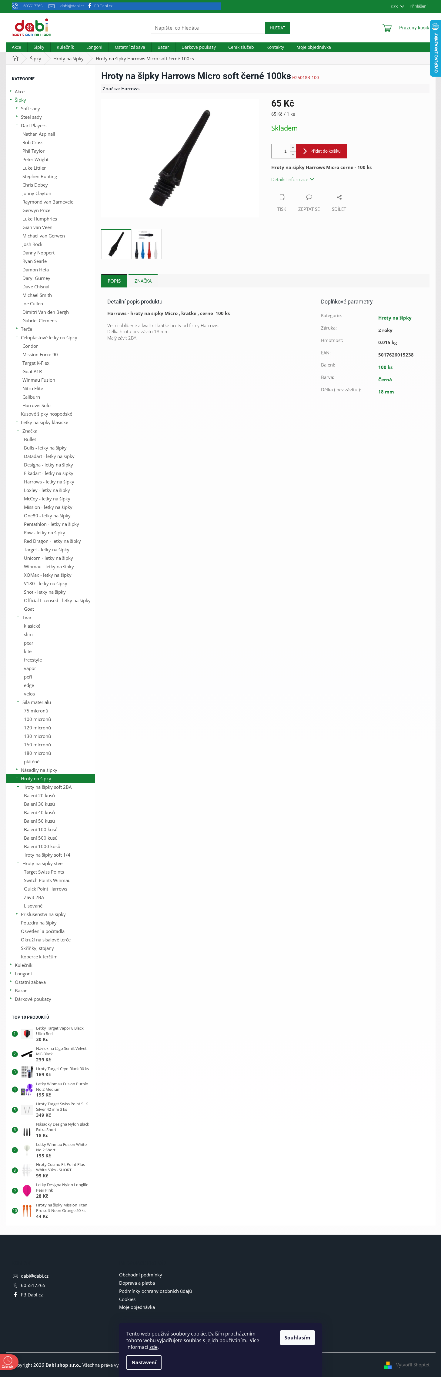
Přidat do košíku (325, 151)
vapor (30, 668)
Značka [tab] (143, 281)
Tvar (27, 617)
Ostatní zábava (30, 982)
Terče (26, 329)
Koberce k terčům (39, 957)
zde (153, 1347)
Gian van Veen (37, 227)
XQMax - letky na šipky (48, 575)
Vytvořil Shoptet (412, 1365)
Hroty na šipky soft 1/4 (46, 855)
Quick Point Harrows (45, 889)
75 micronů (36, 711)
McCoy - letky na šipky (47, 499)
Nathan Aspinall (38, 134)
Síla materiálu (36, 702)
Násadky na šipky (39, 770)
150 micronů (37, 745)
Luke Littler (34, 168)
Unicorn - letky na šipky (48, 558)
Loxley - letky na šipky (47, 490)
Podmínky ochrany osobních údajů (155, 1291)
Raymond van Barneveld (48, 202)
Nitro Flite (32, 388)
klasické (32, 626)
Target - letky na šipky (46, 549)
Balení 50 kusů (39, 821)
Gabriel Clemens (39, 320)
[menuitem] (16, 47)
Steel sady (31, 117)
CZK (395, 6)
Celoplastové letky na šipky (49, 337)
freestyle (33, 660)
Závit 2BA (34, 897)
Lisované (33, 906)
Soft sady (30, 108)
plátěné (31, 761)
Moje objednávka (137, 1307)
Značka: (121, 88)
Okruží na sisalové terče (46, 940)
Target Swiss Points (44, 872)
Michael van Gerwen (43, 236)
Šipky (20, 100)
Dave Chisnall (36, 287)
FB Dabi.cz (103, 5)
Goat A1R (32, 371)
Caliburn (31, 397)
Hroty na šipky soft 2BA (47, 787)
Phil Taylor (33, 151)
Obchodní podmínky (140, 1275)
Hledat (277, 27)
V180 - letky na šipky (45, 583)
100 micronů (37, 719)
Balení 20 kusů (39, 795)
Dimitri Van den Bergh (45, 312)
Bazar (21, 990)
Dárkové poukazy (33, 999)
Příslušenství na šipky (43, 914)
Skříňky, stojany (37, 948)
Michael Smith (37, 295)
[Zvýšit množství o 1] (293, 147)
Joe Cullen (32, 303)
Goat (29, 609)
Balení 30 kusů (39, 804)
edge (29, 685)
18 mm (386, 392)
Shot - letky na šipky (45, 592)
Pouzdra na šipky (39, 923)
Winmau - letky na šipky (49, 566)
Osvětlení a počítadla (43, 931)
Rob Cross (32, 142)
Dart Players (33, 125)
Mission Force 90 (40, 354)
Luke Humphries (39, 219)
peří (28, 677)
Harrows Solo (36, 405)
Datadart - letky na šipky (49, 456)
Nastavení (144, 1362)
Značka (29, 431)
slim (28, 634)
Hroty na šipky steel (43, 863)
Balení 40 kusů (39, 812)
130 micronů (37, 736)
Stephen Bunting (39, 176)
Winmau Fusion (38, 380)
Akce (20, 91)
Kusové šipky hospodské (46, 414)
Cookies (127, 1299)
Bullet (30, 439)
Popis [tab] (114, 281)
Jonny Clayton (36, 193)
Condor (30, 346)
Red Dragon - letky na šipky (52, 541)
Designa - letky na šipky (48, 465)
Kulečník (23, 965)
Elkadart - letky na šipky (48, 473)
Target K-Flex (35, 363)
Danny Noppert (38, 253)
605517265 (33, 1285)
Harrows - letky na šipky (49, 482)
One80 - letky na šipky (47, 516)
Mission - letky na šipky (48, 507)
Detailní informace (289, 179)
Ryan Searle (34, 261)
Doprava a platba (137, 1283)
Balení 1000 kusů (42, 846)
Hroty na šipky (36, 778)
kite (28, 651)
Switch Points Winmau (47, 880)
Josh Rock (32, 244)
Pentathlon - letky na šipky (51, 524)
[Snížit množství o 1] (293, 154)
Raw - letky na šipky (44, 532)
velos (29, 694)
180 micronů (37, 753)
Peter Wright (35, 159)
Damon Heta (35, 270)
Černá (385, 380)
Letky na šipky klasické (44, 422)
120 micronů (37, 728)
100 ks (385, 367)
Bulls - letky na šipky (45, 448)
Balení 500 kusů (41, 838)
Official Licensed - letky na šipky (57, 600)
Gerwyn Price (36, 210)
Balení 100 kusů (41, 829)
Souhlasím (297, 1337)
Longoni (23, 974)
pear (28, 643)
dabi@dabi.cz (34, 1276)
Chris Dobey (35, 185)
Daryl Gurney (36, 278)
